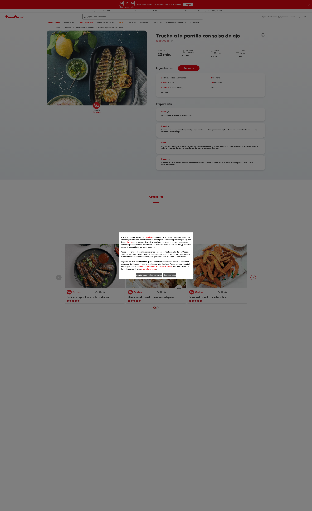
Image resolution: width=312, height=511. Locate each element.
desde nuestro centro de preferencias (155, 266)
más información (148, 269)
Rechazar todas (170, 275)
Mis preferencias (155, 275)
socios (149, 237)
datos (129, 242)
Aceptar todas (141, 275)
